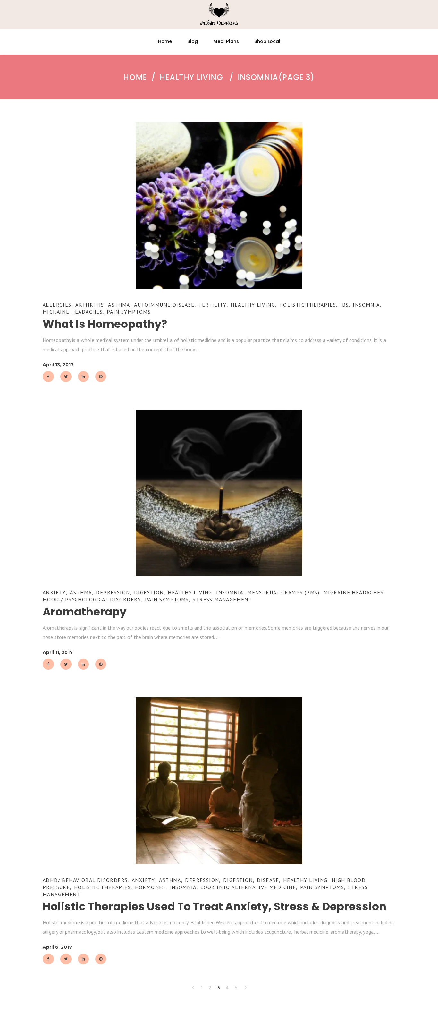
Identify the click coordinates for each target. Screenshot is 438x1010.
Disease (268, 880)
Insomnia (366, 304)
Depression (113, 592)
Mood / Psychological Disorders (92, 599)
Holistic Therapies (307, 304)
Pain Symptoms (129, 312)
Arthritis (89, 304)
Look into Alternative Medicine (248, 887)
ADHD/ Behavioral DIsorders (85, 880)
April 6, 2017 (57, 947)
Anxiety (54, 592)
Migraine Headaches (73, 312)
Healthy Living (191, 77)
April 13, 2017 (58, 365)
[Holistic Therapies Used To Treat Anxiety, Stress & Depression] (219, 780)
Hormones (150, 887)
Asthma (119, 304)
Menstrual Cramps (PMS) (283, 592)
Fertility (212, 304)
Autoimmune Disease (164, 304)
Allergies (57, 304)
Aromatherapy (84, 611)
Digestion (149, 592)
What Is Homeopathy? (105, 324)
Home (135, 77)
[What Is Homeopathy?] (219, 205)
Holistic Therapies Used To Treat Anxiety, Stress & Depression (214, 906)
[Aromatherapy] (219, 493)
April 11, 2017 (58, 652)
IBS (344, 304)
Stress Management (222, 599)
